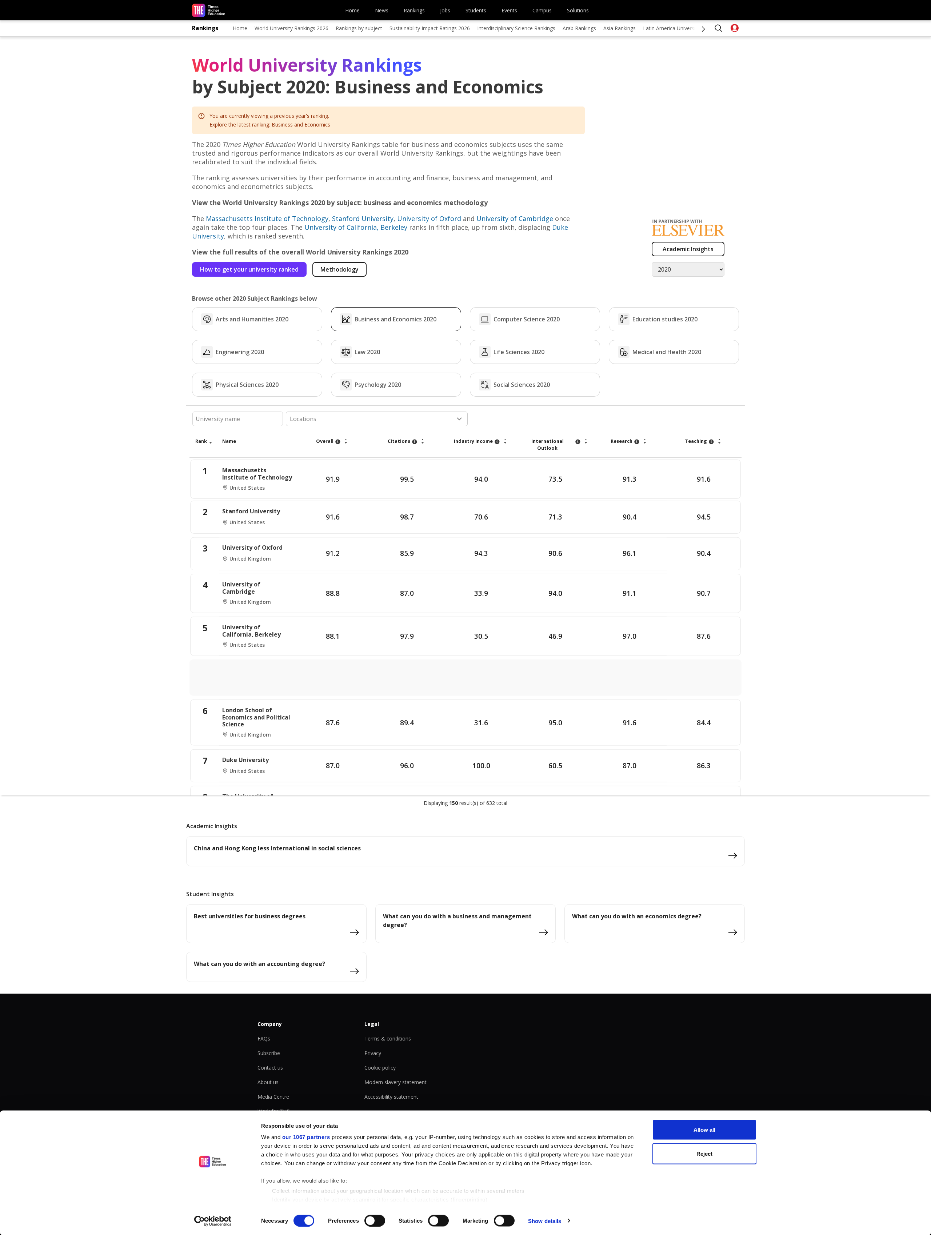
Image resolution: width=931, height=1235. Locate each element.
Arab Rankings (579, 28)
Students (476, 10)
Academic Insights (688, 249)
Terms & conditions (387, 1038)
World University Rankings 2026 (291, 28)
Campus (542, 10)
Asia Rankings (619, 28)
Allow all (704, 1130)
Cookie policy (380, 1067)
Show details (544, 1221)
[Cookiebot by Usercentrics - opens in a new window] (213, 1220)
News (381, 10)
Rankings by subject (359, 28)
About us (268, 1082)
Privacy (372, 1053)
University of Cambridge (514, 218)
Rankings (414, 10)
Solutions (578, 10)
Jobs (445, 10)
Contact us (270, 1067)
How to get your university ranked (249, 269)
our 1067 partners (306, 1137)
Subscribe (268, 1053)
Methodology (339, 269)
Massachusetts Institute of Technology (267, 218)
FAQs (263, 1038)
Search (719, 28)
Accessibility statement (391, 1096)
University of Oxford (429, 218)
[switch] (374, 1220)
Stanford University (362, 218)
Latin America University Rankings (682, 28)
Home (352, 10)
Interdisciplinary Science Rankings (516, 28)
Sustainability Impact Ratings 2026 (429, 28)
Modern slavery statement (395, 1082)
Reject (704, 1153)
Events (509, 10)
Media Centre (273, 1096)
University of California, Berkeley (355, 227)
